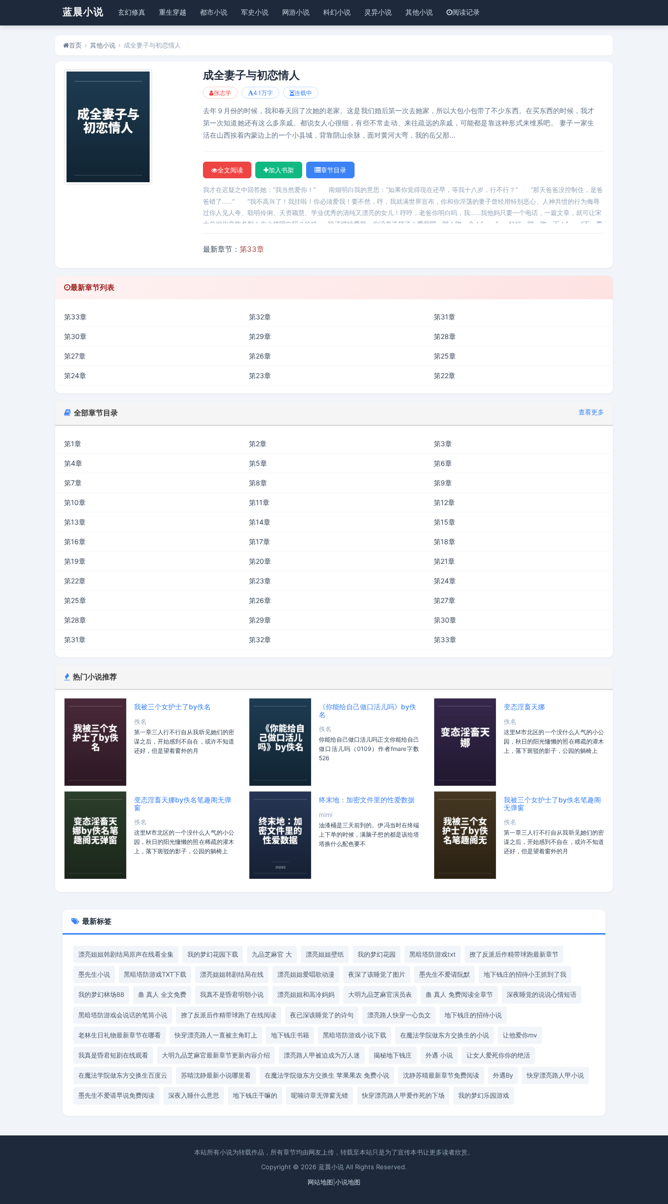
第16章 (75, 541)
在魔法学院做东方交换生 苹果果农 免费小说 (327, 1075)
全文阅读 (230, 170)
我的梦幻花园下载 (212, 954)
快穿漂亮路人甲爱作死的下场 (403, 1095)
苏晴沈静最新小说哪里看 (216, 1075)
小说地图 (347, 1182)
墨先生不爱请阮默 (444, 974)
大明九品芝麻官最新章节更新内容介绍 (216, 1055)
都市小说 (213, 12)
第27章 (75, 356)
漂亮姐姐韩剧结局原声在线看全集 (126, 954)
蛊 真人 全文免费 (162, 994)
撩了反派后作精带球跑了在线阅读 (228, 1015)
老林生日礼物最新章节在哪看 (119, 1035)
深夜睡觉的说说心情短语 (542, 994)
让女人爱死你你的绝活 (498, 1055)
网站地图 (320, 1182)
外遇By (503, 1075)
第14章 (259, 522)
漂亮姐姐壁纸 (325, 954)
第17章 (259, 541)
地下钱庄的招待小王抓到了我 (525, 974)
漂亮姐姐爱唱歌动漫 (305, 974)
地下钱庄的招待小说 (473, 1015)
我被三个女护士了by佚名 (172, 706)
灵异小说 (378, 12)
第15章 (444, 522)
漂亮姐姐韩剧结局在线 (232, 974)
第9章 (443, 483)
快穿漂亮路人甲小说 (555, 1075)
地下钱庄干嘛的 (255, 1095)
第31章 (444, 317)
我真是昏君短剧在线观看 (113, 1055)
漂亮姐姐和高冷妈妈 (305, 994)
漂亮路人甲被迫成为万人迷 (322, 1055)
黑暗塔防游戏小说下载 (354, 1035)
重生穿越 (172, 12)
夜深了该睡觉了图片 (376, 974)
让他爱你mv (520, 1035)
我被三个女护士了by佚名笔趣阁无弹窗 (552, 803)
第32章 (260, 317)
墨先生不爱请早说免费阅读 (116, 1095)
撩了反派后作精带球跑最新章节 (513, 954)
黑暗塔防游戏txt (432, 954)
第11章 (259, 502)
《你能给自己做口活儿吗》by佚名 (367, 710)
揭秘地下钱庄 (393, 1055)
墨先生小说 (94, 974)
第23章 (260, 375)
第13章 (75, 522)
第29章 (260, 336)
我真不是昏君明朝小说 (232, 994)
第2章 (258, 443)
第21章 (444, 561)
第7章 (73, 483)
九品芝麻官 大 (272, 954)
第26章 (260, 356)
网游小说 (296, 12)
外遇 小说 (439, 1055)
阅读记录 (466, 12)
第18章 (444, 541)
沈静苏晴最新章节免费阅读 (441, 1075)
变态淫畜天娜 (524, 706)
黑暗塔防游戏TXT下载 (155, 974)
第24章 (75, 375)
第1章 (72, 443)
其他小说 (419, 12)
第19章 (75, 561)
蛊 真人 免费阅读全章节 (459, 994)
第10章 (75, 502)
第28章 (445, 336)
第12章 (444, 502)
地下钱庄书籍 (290, 1035)
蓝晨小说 (83, 12)
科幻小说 (337, 12)
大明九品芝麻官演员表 (380, 994)
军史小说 (254, 12)
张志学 (222, 92)
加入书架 (281, 170)
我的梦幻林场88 (101, 994)
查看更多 (591, 412)
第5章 (258, 463)
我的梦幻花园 (376, 954)
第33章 (252, 249)
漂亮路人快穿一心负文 (399, 1015)
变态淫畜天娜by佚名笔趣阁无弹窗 (182, 803)
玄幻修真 (131, 12)
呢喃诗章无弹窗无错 (319, 1095)
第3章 (443, 443)
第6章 (443, 463)
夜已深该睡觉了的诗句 (322, 1015)
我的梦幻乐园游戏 (483, 1095)
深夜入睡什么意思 (193, 1095)
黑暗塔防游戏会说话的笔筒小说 (122, 1015)
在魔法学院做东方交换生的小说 (444, 1035)
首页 (75, 45)
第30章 (75, 336)
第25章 (445, 356)
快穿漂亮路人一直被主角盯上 (216, 1035)
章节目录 (333, 170)
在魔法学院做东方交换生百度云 (122, 1075)
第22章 (444, 375)
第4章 (73, 463)
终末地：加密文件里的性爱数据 (367, 799)
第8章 (258, 483)
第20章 (260, 561)
